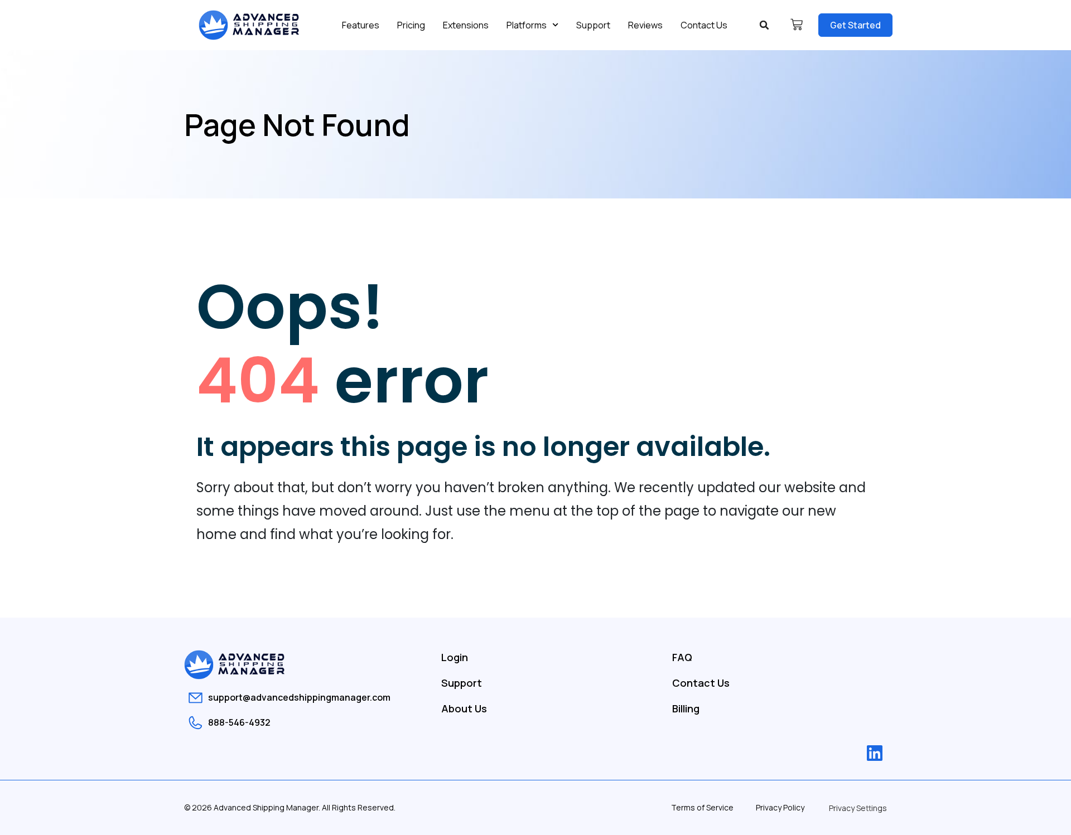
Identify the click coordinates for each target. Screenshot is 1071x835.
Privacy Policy (780, 807)
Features (360, 25)
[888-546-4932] (195, 723)
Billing (685, 708)
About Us (464, 708)
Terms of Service (702, 807)
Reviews (645, 25)
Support (593, 25)
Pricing (411, 25)
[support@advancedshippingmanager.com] (195, 698)
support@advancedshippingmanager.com (299, 697)
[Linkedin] (874, 753)
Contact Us (704, 25)
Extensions (466, 25)
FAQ (682, 657)
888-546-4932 (239, 722)
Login (454, 657)
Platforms (526, 25)
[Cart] (796, 24)
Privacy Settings (858, 808)
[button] (764, 25)
